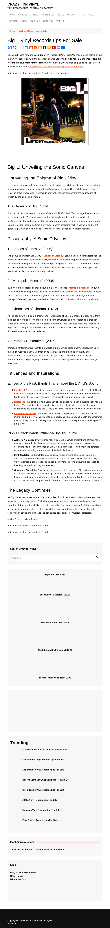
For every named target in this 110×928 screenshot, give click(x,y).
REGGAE (13, 21)
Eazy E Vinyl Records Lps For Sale (40, 820)
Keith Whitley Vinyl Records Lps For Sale (43, 770)
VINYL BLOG (24, 15)
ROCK (24, 21)
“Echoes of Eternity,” (53, 255)
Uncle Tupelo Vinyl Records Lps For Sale (43, 790)
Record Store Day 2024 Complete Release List (45, 780)
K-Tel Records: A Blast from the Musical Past (45, 749)
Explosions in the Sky (25, 413)
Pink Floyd (19, 390)
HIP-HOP (81, 15)
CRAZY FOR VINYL (23, 4)
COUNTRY (48, 21)
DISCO (70, 15)
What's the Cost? (19, 879)
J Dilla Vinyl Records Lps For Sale (39, 800)
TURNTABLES (47, 15)
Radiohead (19, 401)
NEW (35, 15)
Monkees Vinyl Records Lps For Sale (41, 810)
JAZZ (91, 15)
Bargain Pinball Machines (23, 872)
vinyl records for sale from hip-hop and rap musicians (56, 66)
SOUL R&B (35, 21)
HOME (12, 15)
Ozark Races (16, 876)
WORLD (60, 21)
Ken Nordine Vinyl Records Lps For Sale (43, 760)
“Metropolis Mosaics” (79, 287)
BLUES (61, 15)
